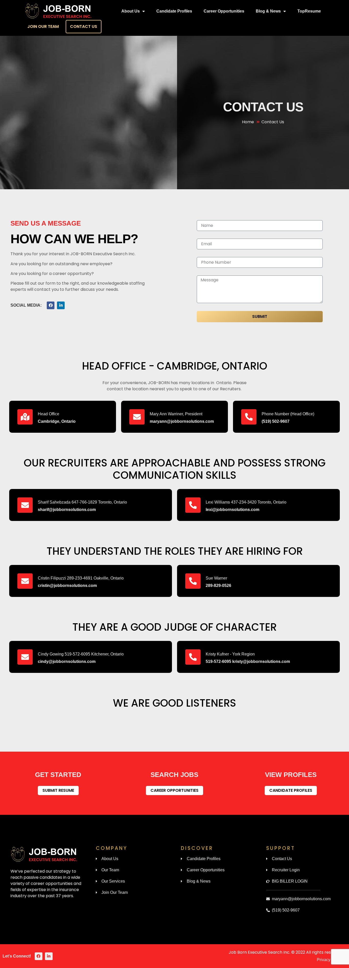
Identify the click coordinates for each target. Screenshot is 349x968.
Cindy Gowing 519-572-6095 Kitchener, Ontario (81, 654)
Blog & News (268, 11)
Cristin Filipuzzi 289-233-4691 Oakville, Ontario (81, 578)
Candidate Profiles (174, 11)
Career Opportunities (224, 11)
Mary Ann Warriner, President (176, 414)
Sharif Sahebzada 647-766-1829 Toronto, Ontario (82, 502)
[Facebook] (50, 305)
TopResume (309, 11)
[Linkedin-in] (61, 305)
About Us (130, 11)
